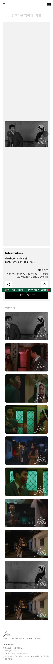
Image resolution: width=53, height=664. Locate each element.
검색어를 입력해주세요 (26, 15)
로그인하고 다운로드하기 (26, 294)
